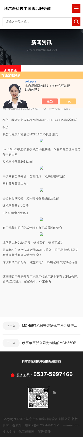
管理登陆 (44, 431)
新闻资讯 (10, 70)
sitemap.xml (71, 425)
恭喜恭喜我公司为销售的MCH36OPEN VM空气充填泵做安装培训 (51, 343)
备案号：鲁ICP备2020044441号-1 (36, 425)
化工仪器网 (26, 431)
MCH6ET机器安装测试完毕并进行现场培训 (51, 325)
